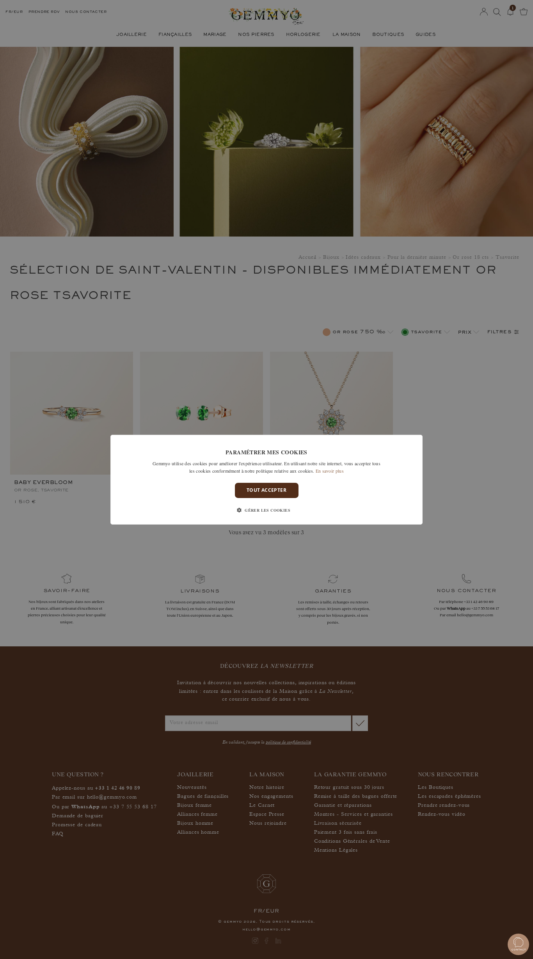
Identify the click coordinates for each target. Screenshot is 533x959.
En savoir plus (330, 471)
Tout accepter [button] (266, 490)
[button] (266, 510)
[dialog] (266, 479)
